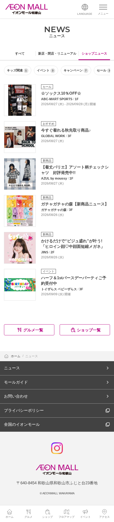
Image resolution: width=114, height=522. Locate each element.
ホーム (16, 356)
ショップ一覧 (89, 330)
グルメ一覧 (33, 330)
